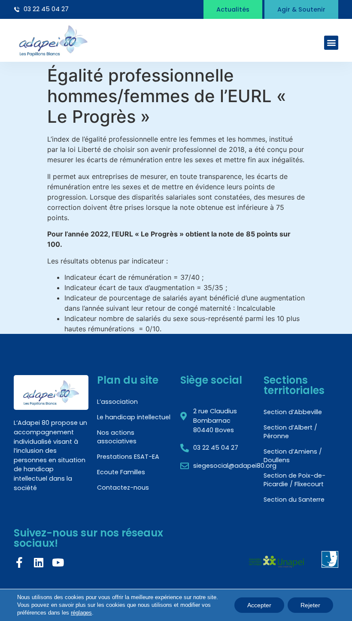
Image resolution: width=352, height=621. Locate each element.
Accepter (259, 605)
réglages (81, 612)
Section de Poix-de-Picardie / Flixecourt (294, 479)
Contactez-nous (123, 487)
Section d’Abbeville (293, 412)
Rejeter (310, 605)
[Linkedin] (38, 562)
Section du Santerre (294, 499)
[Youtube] (57, 562)
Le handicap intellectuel (133, 417)
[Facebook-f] (19, 562)
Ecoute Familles (121, 472)
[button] (331, 43)
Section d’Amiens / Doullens (293, 455)
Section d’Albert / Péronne (290, 431)
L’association (117, 401)
